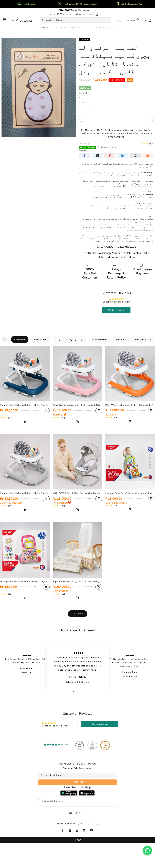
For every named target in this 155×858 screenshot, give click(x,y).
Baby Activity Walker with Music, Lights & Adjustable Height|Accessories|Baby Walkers (25, 405)
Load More (78, 613)
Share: (83, 150)
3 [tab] (78, 691)
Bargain (86, 88)
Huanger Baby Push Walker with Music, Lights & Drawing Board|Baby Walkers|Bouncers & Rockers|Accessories (25, 581)
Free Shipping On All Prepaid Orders (80, 4)
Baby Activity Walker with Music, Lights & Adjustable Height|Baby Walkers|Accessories (25, 493)
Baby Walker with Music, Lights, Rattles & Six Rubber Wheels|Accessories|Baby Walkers (130, 405)
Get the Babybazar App (131, 4)
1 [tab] (73, 691)
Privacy (61, 801)
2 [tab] (76, 691)
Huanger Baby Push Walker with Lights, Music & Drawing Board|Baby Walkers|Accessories (130, 493)
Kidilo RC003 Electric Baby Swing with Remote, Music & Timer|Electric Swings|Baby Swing (77, 493)
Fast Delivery (29, 4)
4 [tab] (81, 691)
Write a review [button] (116, 310)
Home (44, 27)
